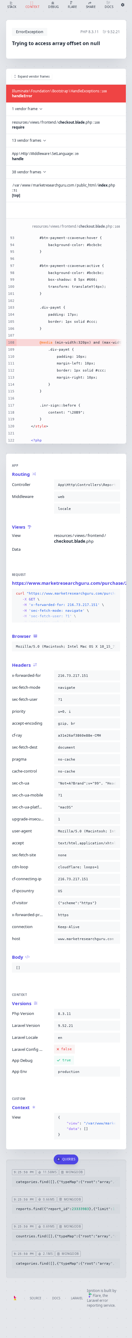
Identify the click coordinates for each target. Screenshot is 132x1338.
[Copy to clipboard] (114, 485)
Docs (56, 1298)
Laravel (77, 1298)
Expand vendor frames (34, 77)
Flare (97, 1295)
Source (35, 1298)
